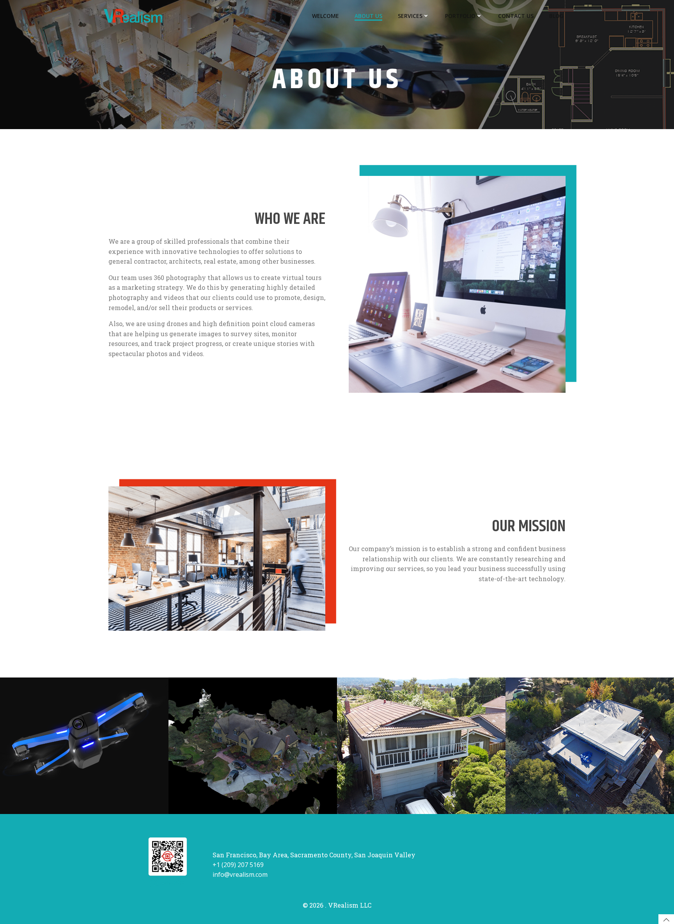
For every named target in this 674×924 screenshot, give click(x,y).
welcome (325, 16)
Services (410, 16)
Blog (556, 16)
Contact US (516, 16)
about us (368, 16)
